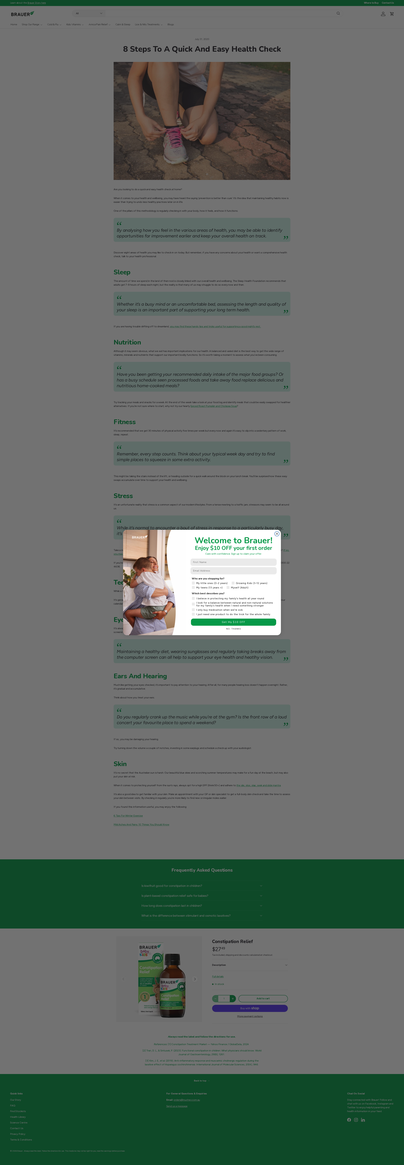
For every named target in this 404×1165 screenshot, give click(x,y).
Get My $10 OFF (233, 622)
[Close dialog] (277, 533)
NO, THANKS (233, 629)
